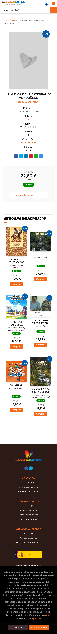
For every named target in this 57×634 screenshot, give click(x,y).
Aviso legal (28, 505)
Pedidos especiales (28, 538)
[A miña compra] (48, 3)
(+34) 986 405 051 (28, 482)
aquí (47, 615)
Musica (14, 20)
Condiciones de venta (28, 510)
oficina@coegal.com (28, 487)
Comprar (16, 284)
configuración (34, 618)
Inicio (6, 20)
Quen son (28, 533)
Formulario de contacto (28, 491)
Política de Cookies (28, 519)
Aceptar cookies (39, 627)
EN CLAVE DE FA (28, 142)
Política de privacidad (28, 515)
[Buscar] (53, 10)
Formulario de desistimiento (28, 542)
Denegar (18, 627)
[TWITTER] (31, 468)
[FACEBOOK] (26, 468)
